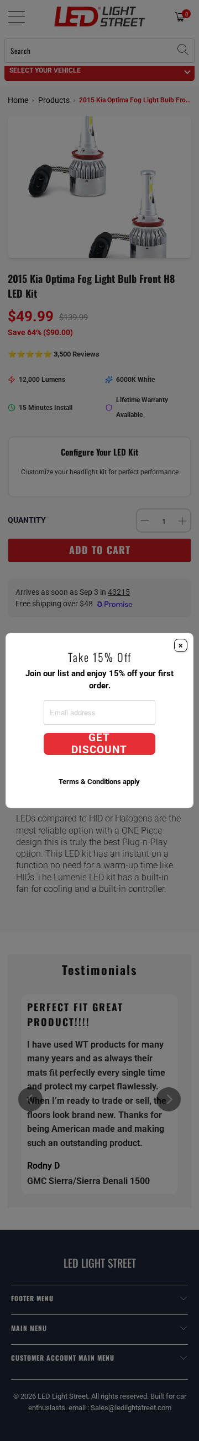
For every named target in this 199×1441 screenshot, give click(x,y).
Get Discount (99, 744)
